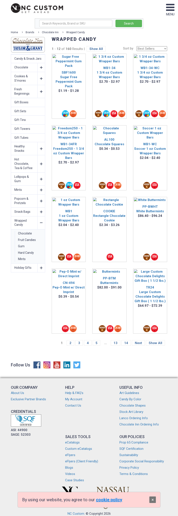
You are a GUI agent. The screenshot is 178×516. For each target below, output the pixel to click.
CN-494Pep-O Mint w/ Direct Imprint (69, 287)
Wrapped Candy (75, 32)
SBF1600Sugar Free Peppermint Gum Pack (69, 79)
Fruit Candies (27, 240)
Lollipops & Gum (21, 179)
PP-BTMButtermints (109, 280)
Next (138, 343)
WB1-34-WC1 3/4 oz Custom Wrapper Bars (150, 72)
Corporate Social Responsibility (141, 461)
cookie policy (109, 499)
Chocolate (21, 67)
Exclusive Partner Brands (28, 399)
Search (129, 23)
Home (14, 32)
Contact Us (73, 405)
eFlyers (70, 455)
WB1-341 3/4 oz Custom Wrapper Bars (109, 72)
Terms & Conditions (133, 474)
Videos (70, 474)
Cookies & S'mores (21, 78)
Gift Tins (20, 120)
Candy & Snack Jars (27, 58)
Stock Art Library (131, 412)
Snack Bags (22, 211)
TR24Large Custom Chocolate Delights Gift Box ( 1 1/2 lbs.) (150, 294)
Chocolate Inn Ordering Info (139, 424)
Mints (18, 189)
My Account (73, 399)
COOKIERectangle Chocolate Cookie (109, 215)
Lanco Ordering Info (133, 418)
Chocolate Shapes (132, 405)
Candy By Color (130, 399)
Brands (30, 32)
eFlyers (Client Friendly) (81, 461)
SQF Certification (131, 449)
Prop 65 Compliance (133, 442)
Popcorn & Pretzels (21, 201)
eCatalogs (72, 442)
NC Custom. (76, 514)
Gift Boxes (21, 102)
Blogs (69, 468)
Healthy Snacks (19, 148)
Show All (96, 49)
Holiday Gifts (22, 267)
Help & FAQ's (74, 393)
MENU (170, 14)
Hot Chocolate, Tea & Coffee (23, 164)
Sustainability (128, 455)
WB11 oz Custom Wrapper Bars (68, 215)
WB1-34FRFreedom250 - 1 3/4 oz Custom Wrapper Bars (68, 151)
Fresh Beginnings (22, 91)
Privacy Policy (129, 468)
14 (126, 343)
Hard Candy (26, 252)
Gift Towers (22, 128)
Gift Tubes (21, 137)
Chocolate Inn (50, 32)
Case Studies (74, 480)
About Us (17, 393)
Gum (21, 246)
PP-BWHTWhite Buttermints (150, 209)
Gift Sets (20, 111)
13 (115, 343)
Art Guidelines (129, 393)
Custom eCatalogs (78, 449)
